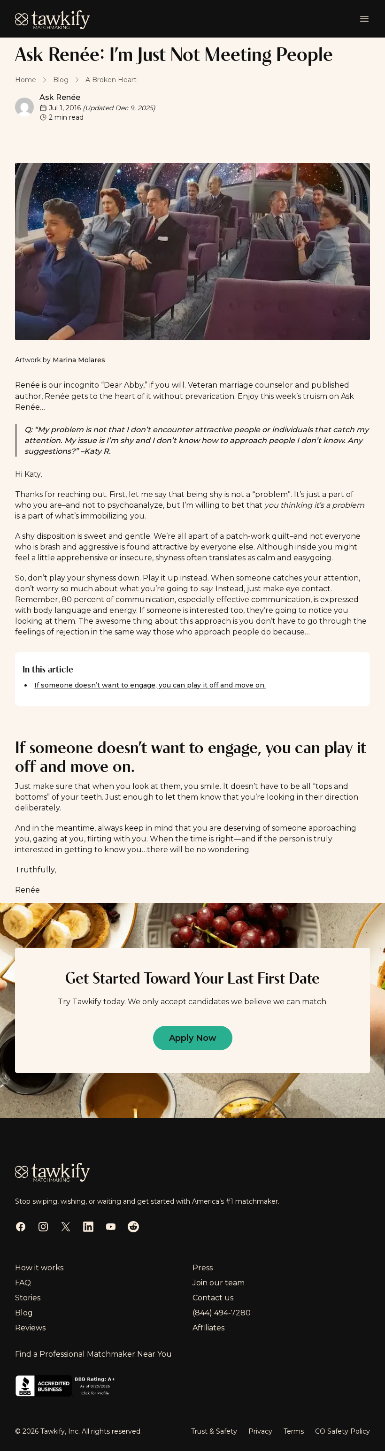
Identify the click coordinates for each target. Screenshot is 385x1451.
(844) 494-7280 (221, 1312)
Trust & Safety (214, 1431)
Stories (27, 1297)
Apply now (192, 1038)
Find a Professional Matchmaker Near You (93, 1354)
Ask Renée (59, 97)
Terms (294, 1431)
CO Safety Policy (342, 1431)
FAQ (23, 1282)
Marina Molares (79, 360)
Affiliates (208, 1327)
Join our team (218, 1282)
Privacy (260, 1431)
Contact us (212, 1297)
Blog (24, 1312)
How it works (39, 1267)
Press (202, 1267)
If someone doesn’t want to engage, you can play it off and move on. (150, 685)
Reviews (30, 1327)
